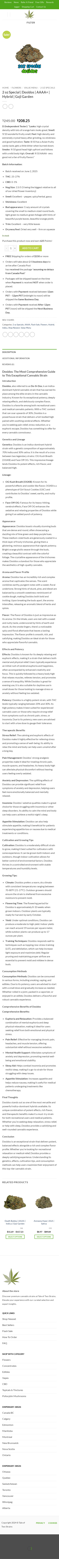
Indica (4, 328)
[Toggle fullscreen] (12, 1541)
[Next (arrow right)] (12, 1554)
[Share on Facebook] (10, 334)
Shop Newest (14, 328)
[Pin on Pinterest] (26, 334)
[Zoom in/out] (3, 1541)
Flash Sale (35, 324)
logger (17, 7)
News (16, 2)
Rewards (50, 2)
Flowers (16, 88)
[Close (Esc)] (29, 1541)
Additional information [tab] (16, 358)
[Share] (20, 1541)
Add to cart (30, 248)
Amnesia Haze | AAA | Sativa (44, 1222)
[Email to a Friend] (21, 334)
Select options (15, 1237)
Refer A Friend (27, 2)
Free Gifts (39, 2)
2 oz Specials (47, 88)
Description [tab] (9, 352)
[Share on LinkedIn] (32, 334)
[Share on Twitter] (15, 334)
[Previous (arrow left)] (3, 1554)
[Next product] (5, 106)
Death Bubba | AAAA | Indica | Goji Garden (15, 1222)
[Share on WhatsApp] (5, 334)
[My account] (3, 14)
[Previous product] (10, 106)
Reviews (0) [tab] (8, 364)
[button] (13, 14)
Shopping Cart (28, 7)
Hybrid (51, 324)
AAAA (27, 324)
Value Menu (31, 88)
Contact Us (41, 7)
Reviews (8, 2)
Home (5, 88)
